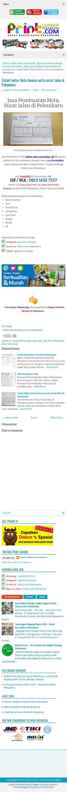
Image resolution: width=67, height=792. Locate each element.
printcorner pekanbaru (33, 557)
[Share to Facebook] (14, 336)
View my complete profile (17, 562)
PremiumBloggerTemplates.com (27, 787)
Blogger (57, 780)
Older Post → (57, 417)
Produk (29, 597)
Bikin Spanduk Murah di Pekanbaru (22, 707)
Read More (52, 367)
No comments (49, 90)
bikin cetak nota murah (23, 63)
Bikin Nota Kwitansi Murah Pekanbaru (22, 330)
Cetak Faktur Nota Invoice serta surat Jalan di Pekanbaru (33, 82)
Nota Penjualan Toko (27, 374)
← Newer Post (10, 417)
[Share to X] (11, 336)
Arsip (42, 597)
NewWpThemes (25, 785)
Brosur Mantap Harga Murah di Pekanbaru (26, 701)
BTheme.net (48, 787)
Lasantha (53, 785)
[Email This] (5, 336)
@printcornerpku (27, 242)
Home (6, 63)
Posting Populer (12, 597)
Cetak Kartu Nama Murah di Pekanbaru (24, 712)
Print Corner (31, 780)
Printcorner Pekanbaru (29, 584)
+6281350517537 (26, 576)
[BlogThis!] (8, 336)
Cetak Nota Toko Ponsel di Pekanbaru (36, 354)
